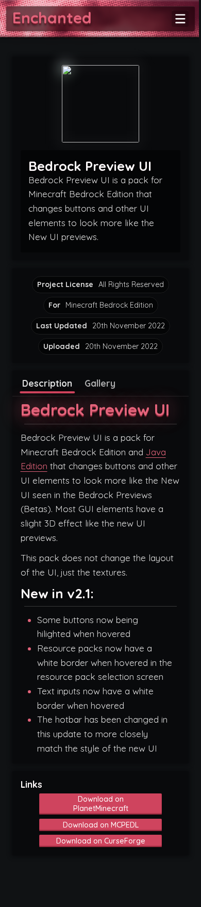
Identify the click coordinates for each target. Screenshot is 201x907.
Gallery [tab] (100, 383)
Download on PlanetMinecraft (100, 803)
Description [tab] (47, 383)
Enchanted (52, 17)
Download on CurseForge (100, 841)
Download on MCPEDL (101, 825)
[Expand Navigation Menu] (180, 18)
